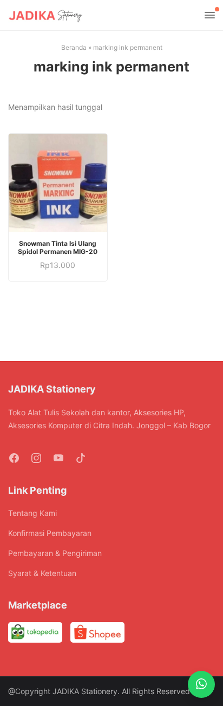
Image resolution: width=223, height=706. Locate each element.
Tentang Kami (32, 513)
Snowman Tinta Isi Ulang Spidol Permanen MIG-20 (57, 247)
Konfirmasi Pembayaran (49, 533)
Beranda (74, 47)
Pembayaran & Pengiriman (55, 553)
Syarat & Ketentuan (42, 573)
